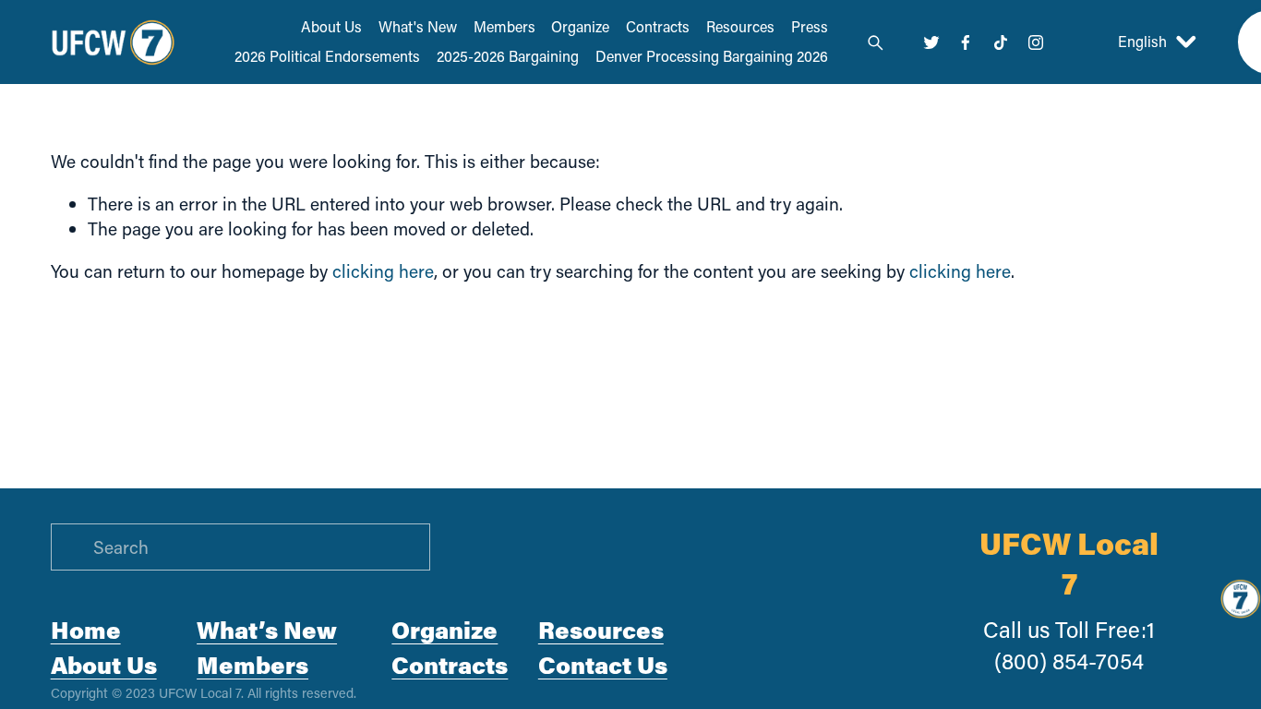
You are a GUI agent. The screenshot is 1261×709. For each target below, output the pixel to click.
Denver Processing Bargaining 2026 (711, 56)
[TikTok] (1000, 42)
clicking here (383, 270)
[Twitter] (931, 42)
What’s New (267, 629)
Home (86, 629)
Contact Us (602, 664)
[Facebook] (965, 42)
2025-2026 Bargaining (508, 56)
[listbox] (1140, 42)
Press (809, 26)
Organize (580, 26)
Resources (740, 26)
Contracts (658, 26)
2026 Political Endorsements (327, 56)
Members (504, 26)
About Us (331, 26)
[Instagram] (1036, 42)
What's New (417, 26)
